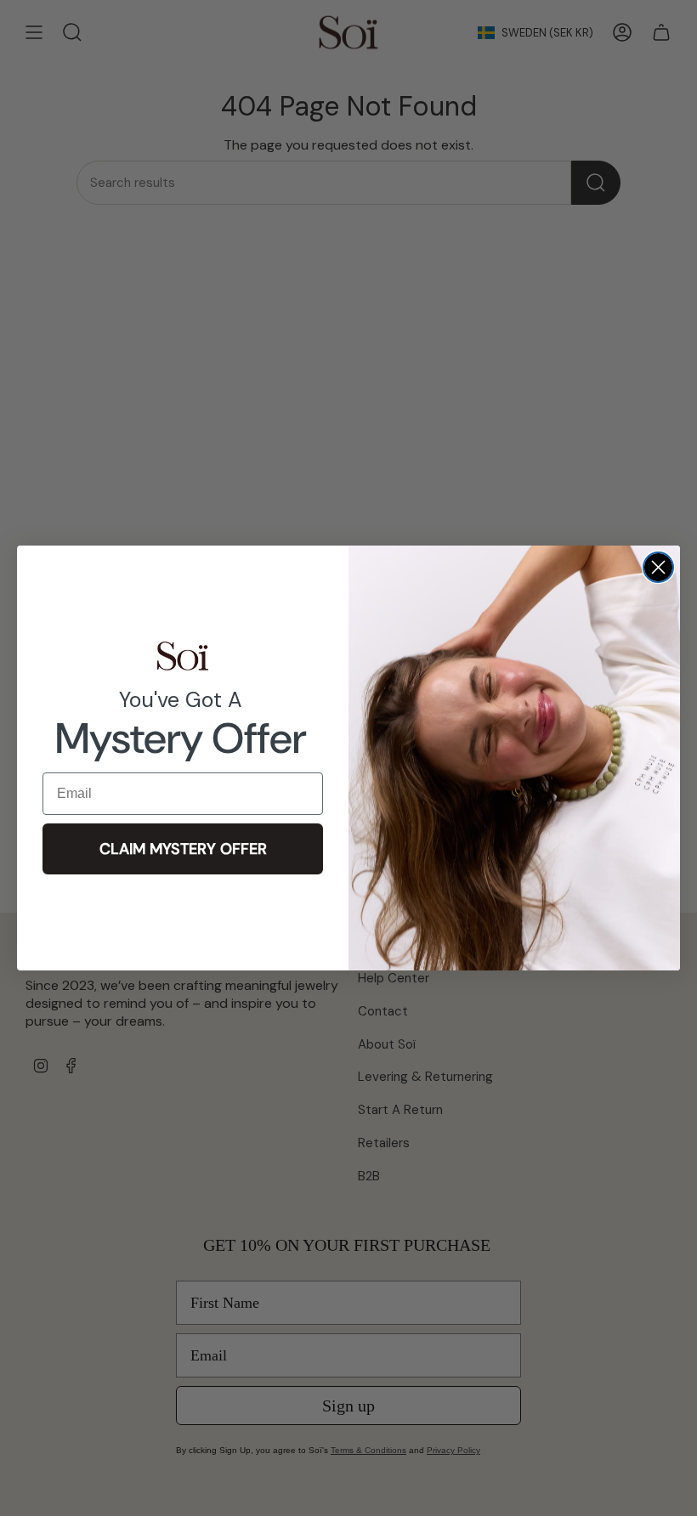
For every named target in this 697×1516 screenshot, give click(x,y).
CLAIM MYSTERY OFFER (183, 849)
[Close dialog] (658, 567)
